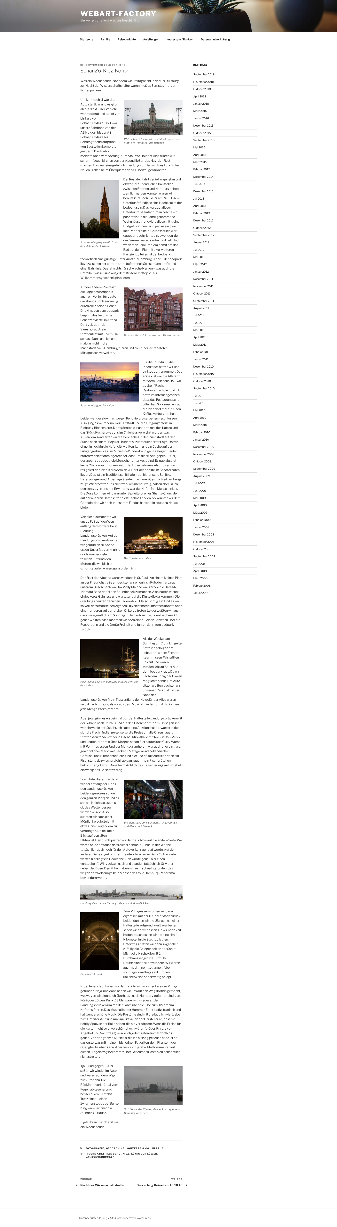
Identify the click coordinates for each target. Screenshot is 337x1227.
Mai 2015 (199, 147)
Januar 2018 (201, 103)
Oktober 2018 (202, 89)
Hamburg (113, 1153)
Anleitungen (151, 39)
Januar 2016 (201, 118)
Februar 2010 (201, 432)
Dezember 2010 (203, 366)
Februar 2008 (202, 585)
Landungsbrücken (100, 1157)
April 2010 (199, 417)
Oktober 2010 (202, 381)
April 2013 (199, 205)
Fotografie (95, 1148)
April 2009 (200, 505)
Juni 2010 (199, 403)
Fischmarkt (95, 1153)
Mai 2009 (199, 498)
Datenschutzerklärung (215, 39)
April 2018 (199, 96)
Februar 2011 (201, 351)
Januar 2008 (201, 592)
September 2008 (204, 556)
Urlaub (158, 1148)
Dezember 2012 (203, 220)
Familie (105, 39)
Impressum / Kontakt (180, 39)
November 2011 (203, 286)
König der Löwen (144, 1153)
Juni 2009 (199, 490)
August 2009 (201, 476)
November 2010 (203, 373)
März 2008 (200, 578)
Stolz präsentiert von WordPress (130, 1218)
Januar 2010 (201, 439)
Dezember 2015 (203, 125)
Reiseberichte (127, 39)
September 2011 (203, 301)
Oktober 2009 (202, 461)
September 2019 (204, 74)
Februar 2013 (201, 213)
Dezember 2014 (203, 176)
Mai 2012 (199, 257)
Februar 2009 (202, 519)
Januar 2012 (201, 271)
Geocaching (115, 1148)
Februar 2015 (201, 169)
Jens (122, 65)
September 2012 (203, 235)
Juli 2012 (198, 249)
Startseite (86, 39)
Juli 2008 (199, 563)
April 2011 (199, 337)
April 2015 (199, 154)
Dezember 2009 (203, 446)
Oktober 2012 (202, 227)
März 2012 (200, 264)
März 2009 (200, 512)
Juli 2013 (198, 198)
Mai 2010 (199, 410)
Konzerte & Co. (139, 1148)
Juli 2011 (198, 315)
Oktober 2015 (202, 133)
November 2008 (204, 541)
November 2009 (204, 454)
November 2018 (203, 81)
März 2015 (200, 162)
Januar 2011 (200, 359)
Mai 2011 (199, 330)
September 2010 (204, 388)
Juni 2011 (199, 322)
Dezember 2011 (203, 278)
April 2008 (200, 571)
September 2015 (204, 140)
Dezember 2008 (203, 534)
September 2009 (204, 468)
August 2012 (201, 242)
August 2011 (201, 308)
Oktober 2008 (202, 549)
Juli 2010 (199, 395)
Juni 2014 (199, 184)
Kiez (126, 1153)
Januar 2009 (201, 527)
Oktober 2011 (201, 293)
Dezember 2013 (203, 191)
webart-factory (118, 13)
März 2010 (200, 425)
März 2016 (200, 110)
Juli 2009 (199, 483)
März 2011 (200, 344)
